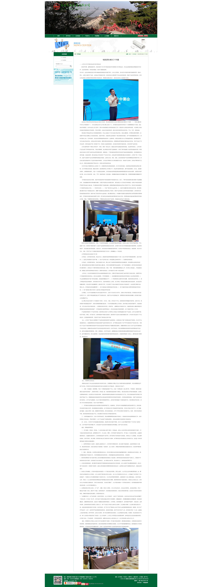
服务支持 (136, 576)
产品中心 (87, 35)
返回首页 (134, 4)
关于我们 (120, 576)
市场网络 (97, 35)
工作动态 (134, 54)
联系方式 (116, 35)
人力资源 (106, 35)
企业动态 (78, 35)
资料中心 (130, 576)
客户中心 (146, 576)
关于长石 (68, 35)
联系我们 (138, 4)
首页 (58, 35)
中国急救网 (145, 582)
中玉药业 (143, 4)
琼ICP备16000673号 (143, 580)
